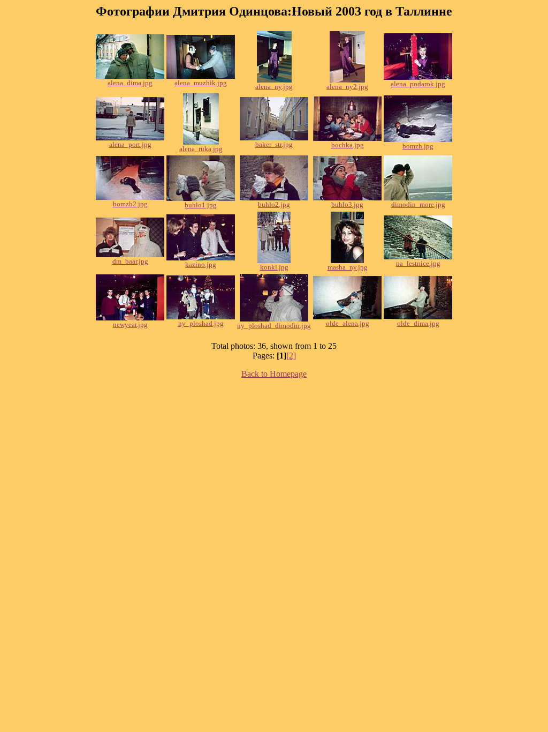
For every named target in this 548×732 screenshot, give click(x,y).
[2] (291, 355)
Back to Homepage (274, 373)
